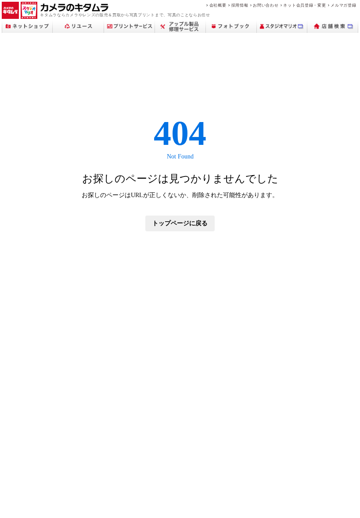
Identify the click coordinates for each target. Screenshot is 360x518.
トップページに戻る (180, 223)
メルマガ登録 (343, 5)
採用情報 (239, 5)
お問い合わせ (265, 5)
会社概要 (218, 5)
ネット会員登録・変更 (304, 5)
